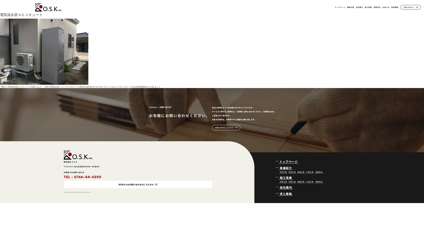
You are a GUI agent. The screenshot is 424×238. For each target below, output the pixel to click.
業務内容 (350, 7)
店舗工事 (301, 172)
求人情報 (286, 194)
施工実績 (368, 7)
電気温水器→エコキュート (21, 15)
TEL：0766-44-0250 (82, 177)
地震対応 (377, 7)
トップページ (340, 7)
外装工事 (283, 172)
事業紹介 (286, 168)
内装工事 (292, 172)
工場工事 (309, 172)
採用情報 (394, 7)
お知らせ (385, 7)
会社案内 (359, 7)
